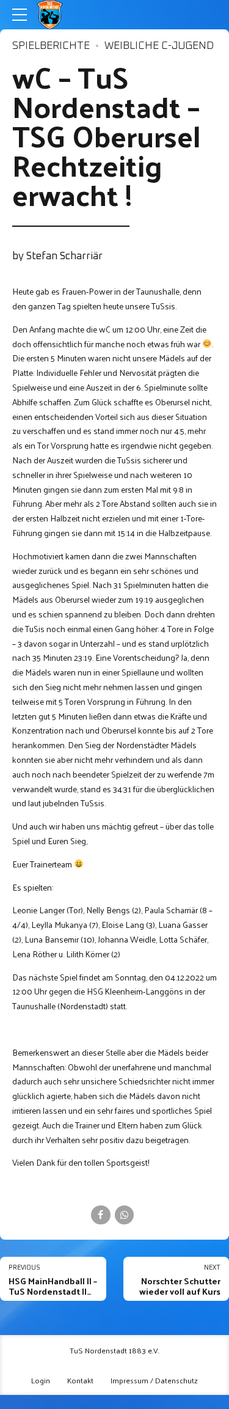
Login (40, 1380)
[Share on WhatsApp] (124, 1214)
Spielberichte (51, 46)
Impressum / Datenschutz (154, 1380)
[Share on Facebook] (100, 1214)
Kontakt (80, 1380)
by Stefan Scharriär (57, 256)
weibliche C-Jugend (159, 46)
